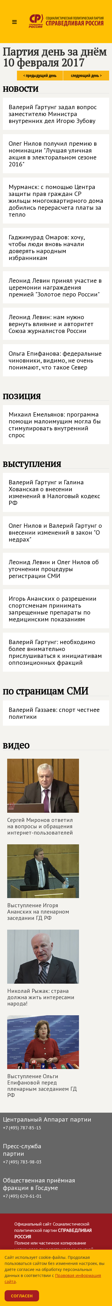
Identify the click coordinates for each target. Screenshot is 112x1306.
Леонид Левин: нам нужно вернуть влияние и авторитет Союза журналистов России (51, 324)
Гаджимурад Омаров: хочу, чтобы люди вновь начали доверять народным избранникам (47, 247)
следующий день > (86, 75)
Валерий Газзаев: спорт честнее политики (54, 713)
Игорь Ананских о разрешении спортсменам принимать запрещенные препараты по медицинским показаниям (52, 608)
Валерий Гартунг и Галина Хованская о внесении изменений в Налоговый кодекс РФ (54, 492)
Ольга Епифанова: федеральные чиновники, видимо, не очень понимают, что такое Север (55, 360)
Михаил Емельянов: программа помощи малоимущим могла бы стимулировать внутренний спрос (55, 424)
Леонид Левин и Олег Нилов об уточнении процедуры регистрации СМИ (54, 569)
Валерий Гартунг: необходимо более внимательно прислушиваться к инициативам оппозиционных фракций (55, 652)
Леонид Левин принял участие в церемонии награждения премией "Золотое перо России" (55, 287)
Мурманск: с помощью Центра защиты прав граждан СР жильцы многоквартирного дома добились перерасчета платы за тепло (56, 200)
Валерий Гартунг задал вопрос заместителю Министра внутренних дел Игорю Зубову (53, 114)
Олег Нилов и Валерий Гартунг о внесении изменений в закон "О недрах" (55, 532)
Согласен (22, 1296)
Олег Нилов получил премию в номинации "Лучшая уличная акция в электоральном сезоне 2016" (53, 153)
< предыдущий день (40, 75)
